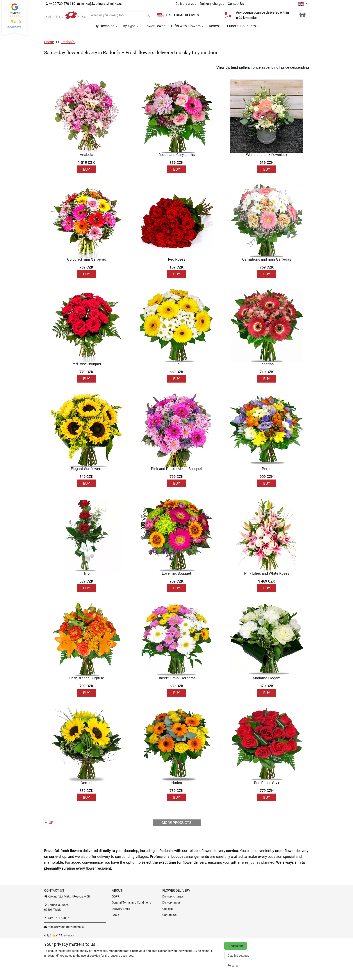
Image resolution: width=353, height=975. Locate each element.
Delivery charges (212, 4)
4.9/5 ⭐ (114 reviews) (59, 935)
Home (49, 42)
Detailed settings (238, 955)
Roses (214, 26)
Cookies (167, 909)
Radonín (68, 42)
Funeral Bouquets (242, 26)
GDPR (116, 896)
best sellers (240, 67)
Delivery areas (185, 4)
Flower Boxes (154, 26)
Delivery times (121, 909)
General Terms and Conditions (131, 902)
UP (51, 822)
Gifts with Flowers (186, 26)
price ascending (265, 67)
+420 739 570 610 (61, 4)
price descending (295, 67)
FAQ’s (115, 915)
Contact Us (236, 4)
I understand (235, 946)
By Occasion (105, 26)
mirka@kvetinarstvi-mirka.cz (101, 4)
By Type (129, 26)
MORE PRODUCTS (176, 822)
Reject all (233, 965)
